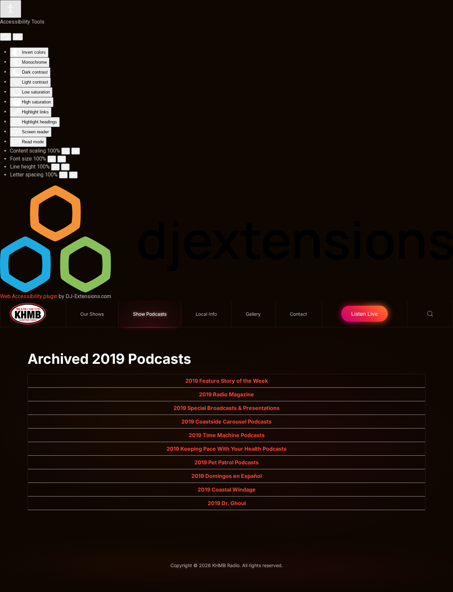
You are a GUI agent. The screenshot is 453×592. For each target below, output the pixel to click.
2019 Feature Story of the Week (226, 380)
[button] (430, 313)
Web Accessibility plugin (28, 296)
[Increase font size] (61, 159)
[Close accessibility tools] (18, 36)
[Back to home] (33, 313)
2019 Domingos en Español (226, 476)
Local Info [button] (206, 314)
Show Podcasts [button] (149, 314)
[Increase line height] (65, 167)
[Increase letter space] (73, 174)
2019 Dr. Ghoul (227, 503)
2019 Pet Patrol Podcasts (226, 462)
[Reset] (5, 37)
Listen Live (364, 313)
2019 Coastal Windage (227, 489)
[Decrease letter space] (63, 174)
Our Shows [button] (92, 314)
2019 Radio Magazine (226, 394)
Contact (298, 314)
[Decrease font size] (51, 159)
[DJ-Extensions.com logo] (226, 238)
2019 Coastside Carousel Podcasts (226, 421)
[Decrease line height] (55, 167)
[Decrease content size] (65, 151)
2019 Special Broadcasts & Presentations (226, 408)
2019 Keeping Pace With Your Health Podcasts (226, 448)
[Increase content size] (75, 151)
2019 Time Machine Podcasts (227, 435)
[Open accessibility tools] (10, 9)
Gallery (253, 314)
